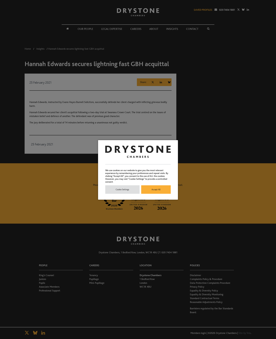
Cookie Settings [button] (122, 189)
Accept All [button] (156, 189)
